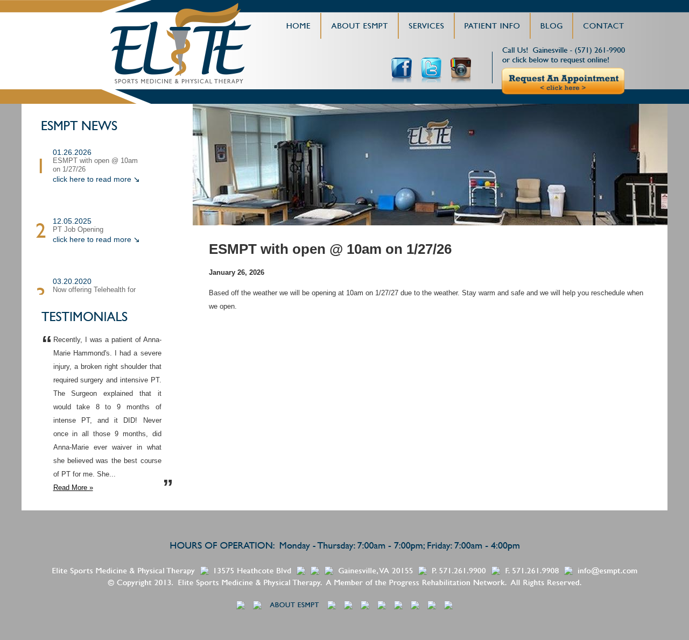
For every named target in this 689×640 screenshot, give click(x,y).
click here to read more (92, 179)
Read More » (73, 487)
